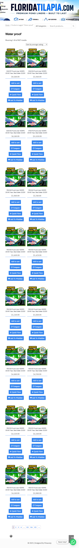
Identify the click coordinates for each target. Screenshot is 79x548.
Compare (16, 89)
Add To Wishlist (16, 100)
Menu (39, 18)
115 (35, 527)
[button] (71, 539)
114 (31, 527)
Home (7, 25)
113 (27, 527)
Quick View (16, 95)
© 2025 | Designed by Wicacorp (39, 543)
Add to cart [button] (15, 83)
